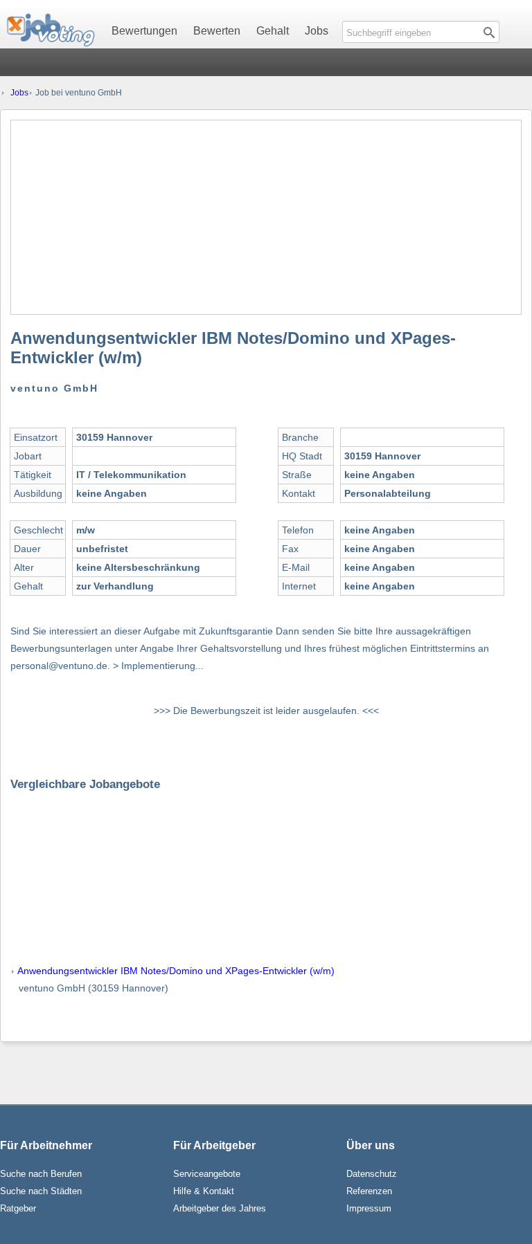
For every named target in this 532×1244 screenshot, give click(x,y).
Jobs (316, 31)
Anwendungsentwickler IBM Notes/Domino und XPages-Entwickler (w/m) (176, 970)
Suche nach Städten (41, 1191)
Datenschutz (371, 1174)
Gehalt (272, 31)
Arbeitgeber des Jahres (219, 1208)
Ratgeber (18, 1208)
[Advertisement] (266, 217)
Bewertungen (144, 31)
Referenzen (369, 1191)
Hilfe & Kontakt (203, 1191)
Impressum (368, 1208)
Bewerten (216, 31)
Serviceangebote (206, 1174)
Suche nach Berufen (41, 1174)
